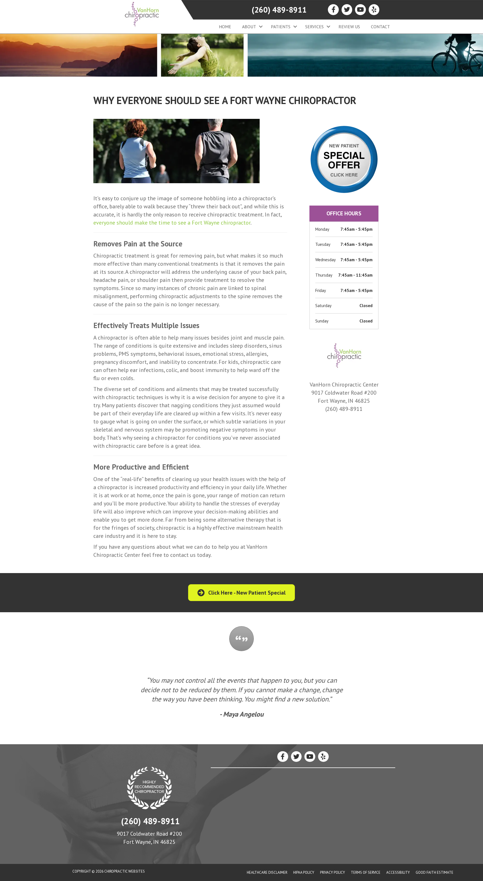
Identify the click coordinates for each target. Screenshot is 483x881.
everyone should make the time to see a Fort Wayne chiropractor (171, 222)
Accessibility (398, 872)
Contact (380, 26)
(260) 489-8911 (279, 9)
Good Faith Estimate (434, 872)
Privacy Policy (332, 872)
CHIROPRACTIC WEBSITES (124, 871)
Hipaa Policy (303, 872)
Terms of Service (365, 872)
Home (225, 26)
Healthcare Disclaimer (267, 872)
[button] (260, 26)
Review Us (349, 26)
